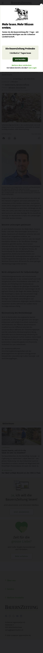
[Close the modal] (41, 5)
